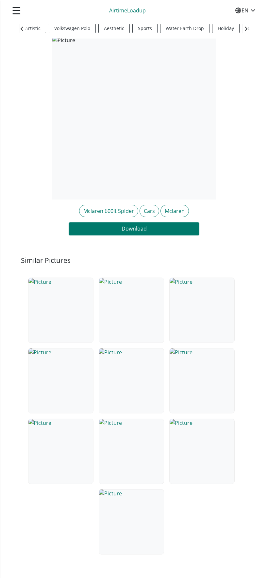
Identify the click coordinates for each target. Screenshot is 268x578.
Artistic (33, 28)
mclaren (175, 211)
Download (134, 228)
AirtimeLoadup (127, 10)
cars (149, 211)
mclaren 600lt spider (108, 211)
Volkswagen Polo (72, 28)
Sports (145, 28)
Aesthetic (114, 28)
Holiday (226, 28)
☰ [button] (16, 10)
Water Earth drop (185, 28)
